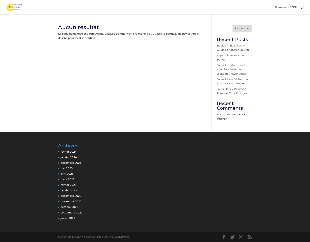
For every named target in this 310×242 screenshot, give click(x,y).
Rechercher (242, 28)
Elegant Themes (83, 237)
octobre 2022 (69, 207)
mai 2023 (67, 168)
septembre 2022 (72, 212)
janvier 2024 (69, 157)
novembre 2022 (71, 201)
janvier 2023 (69, 190)
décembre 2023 (71, 162)
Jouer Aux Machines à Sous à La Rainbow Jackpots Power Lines (231, 69)
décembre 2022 (71, 195)
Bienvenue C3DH (286, 7)
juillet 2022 (68, 218)
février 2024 (68, 151)
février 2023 (68, 185)
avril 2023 (67, 173)
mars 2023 (67, 179)
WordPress (122, 237)
